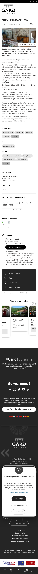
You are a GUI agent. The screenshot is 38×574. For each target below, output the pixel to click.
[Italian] (23, 416)
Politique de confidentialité (19, 493)
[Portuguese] (26, 416)
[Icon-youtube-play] (23, 389)
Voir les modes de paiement (12, 210)
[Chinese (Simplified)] (12, 416)
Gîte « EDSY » (19, 320)
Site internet (13, 282)
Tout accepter (19, 499)
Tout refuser (18, 512)
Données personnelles (26, 553)
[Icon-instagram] (14, 389)
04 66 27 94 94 (14, 274)
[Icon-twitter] (19, 389)
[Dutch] (14, 416)
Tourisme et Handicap (10, 550)
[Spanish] (28, 416)
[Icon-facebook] (10, 389)
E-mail (11, 278)
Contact (22, 550)
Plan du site (31, 550)
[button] (32, 303)
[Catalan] (10, 416)
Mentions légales (10, 553)
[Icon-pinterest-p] (28, 389)
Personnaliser (19, 505)
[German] (21, 416)
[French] (19, 416)
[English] (17, 416)
